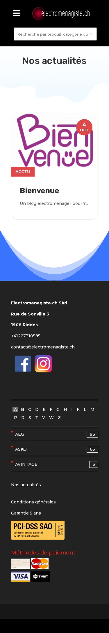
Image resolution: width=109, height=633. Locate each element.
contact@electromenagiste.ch (43, 347)
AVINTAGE (55, 464)
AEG (55, 434)
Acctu (22, 171)
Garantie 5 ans (26, 513)
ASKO (55, 449)
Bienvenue (39, 190)
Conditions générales (33, 502)
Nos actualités (26, 484)
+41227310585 (25, 336)
